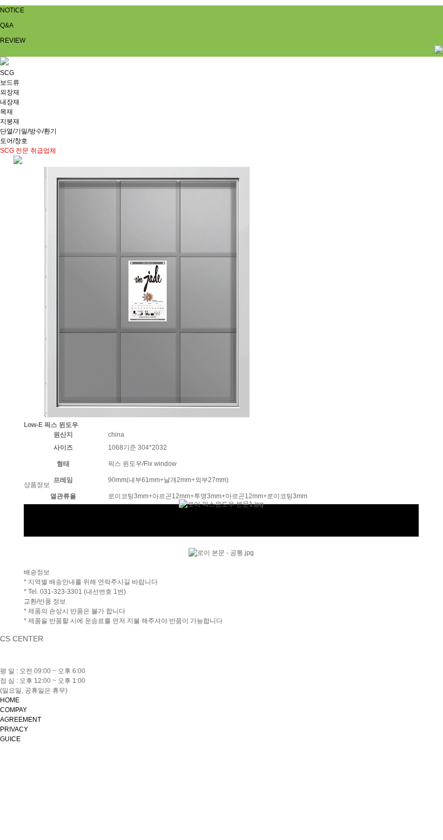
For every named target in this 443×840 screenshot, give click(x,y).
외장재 (9, 92)
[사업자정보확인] (291, 774)
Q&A (7, 25)
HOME (9, 700)
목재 (6, 112)
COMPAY (13, 710)
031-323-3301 (58, 661)
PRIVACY (14, 729)
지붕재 (9, 121)
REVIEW (12, 40)
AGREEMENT (20, 719)
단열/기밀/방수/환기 (28, 131)
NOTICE (12, 10)
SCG (7, 73)
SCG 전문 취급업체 (28, 150)
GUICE (10, 739)
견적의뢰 (37, 509)
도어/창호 (14, 141)
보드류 (9, 82)
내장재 (9, 102)
